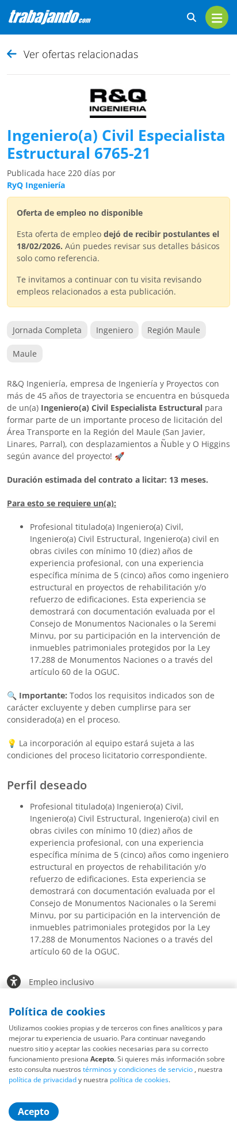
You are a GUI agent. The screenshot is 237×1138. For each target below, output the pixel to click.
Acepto (33, 1111)
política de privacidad (43, 1079)
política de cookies (139, 1079)
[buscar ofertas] (191, 18)
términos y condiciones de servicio (138, 1069)
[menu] (216, 17)
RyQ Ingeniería (36, 185)
